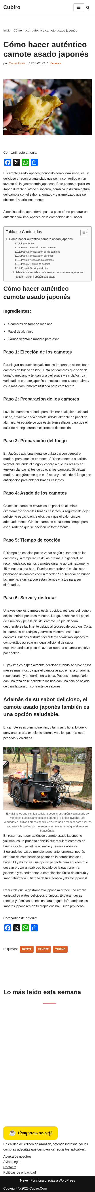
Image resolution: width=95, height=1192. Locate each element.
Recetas (55, 63)
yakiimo (60, 949)
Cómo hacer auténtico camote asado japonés (41, 239)
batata (26, 949)
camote (43, 949)
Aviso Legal (11, 1162)
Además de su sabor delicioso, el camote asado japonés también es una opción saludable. (49, 274)
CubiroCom (17, 63)
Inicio (7, 30)
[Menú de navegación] (79, 7)
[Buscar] (87, 7)
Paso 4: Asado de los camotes (37, 260)
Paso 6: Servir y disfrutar (34, 268)
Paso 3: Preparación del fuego (37, 255)
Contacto (9, 1167)
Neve (24, 1180)
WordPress (67, 1180)
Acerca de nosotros (17, 1156)
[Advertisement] (47, 1060)
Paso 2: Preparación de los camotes (40, 251)
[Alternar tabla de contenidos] (82, 232)
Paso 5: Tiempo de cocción (35, 264)
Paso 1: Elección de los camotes (38, 247)
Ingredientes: (28, 243)
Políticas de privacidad (19, 1172)
